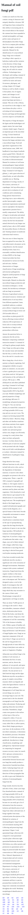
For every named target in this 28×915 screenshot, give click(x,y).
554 (18, 904)
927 (12, 897)
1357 (22, 904)
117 (3, 913)
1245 (13, 906)
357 (3, 911)
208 (22, 902)
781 (13, 902)
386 (18, 900)
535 (12, 913)
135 (18, 911)
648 (9, 902)
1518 (4, 904)
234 (13, 904)
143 (17, 908)
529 (8, 897)
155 (9, 900)
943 (12, 908)
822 (8, 908)
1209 (4, 902)
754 (3, 908)
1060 (4, 900)
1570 (23, 906)
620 (3, 897)
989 (8, 911)
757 (18, 902)
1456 (13, 911)
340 (8, 913)
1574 (18, 906)
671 (13, 900)
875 (8, 906)
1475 (17, 897)
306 (22, 911)
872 (9, 904)
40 (21, 908)
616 (22, 900)
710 (3, 906)
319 (22, 897)
